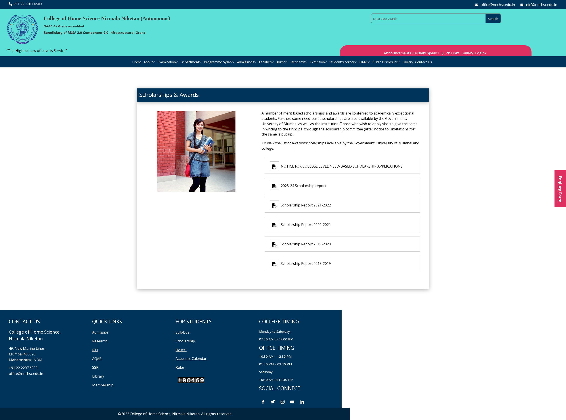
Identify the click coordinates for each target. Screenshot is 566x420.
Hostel (181, 349)
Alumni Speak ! (427, 53)
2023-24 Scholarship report (302, 185)
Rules (180, 367)
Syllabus (182, 332)
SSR (95, 367)
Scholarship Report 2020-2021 (305, 224)
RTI (95, 349)
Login (480, 53)
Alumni (281, 62)
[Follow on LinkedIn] (302, 402)
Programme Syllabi (218, 62)
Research (298, 62)
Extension (317, 62)
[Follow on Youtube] (292, 402)
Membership (102, 385)
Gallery (467, 53)
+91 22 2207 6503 (27, 4)
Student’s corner (342, 62)
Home (137, 62)
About (148, 62)
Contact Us (423, 62)
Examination (166, 62)
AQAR (96, 358)
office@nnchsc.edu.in (498, 4)
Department (189, 62)
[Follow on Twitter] (273, 402)
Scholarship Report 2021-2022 (305, 205)
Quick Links (450, 53)
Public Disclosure (385, 62)
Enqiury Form (560, 188)
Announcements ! (398, 53)
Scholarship (185, 341)
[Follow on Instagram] (283, 402)
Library (408, 62)
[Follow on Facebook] (263, 402)
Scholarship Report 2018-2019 (305, 263)
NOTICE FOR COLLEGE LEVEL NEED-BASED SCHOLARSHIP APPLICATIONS (341, 166)
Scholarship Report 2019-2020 (305, 244)
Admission (100, 332)
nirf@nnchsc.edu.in (541, 4)
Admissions (245, 62)
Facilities (265, 62)
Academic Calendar (191, 358)
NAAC (363, 62)
